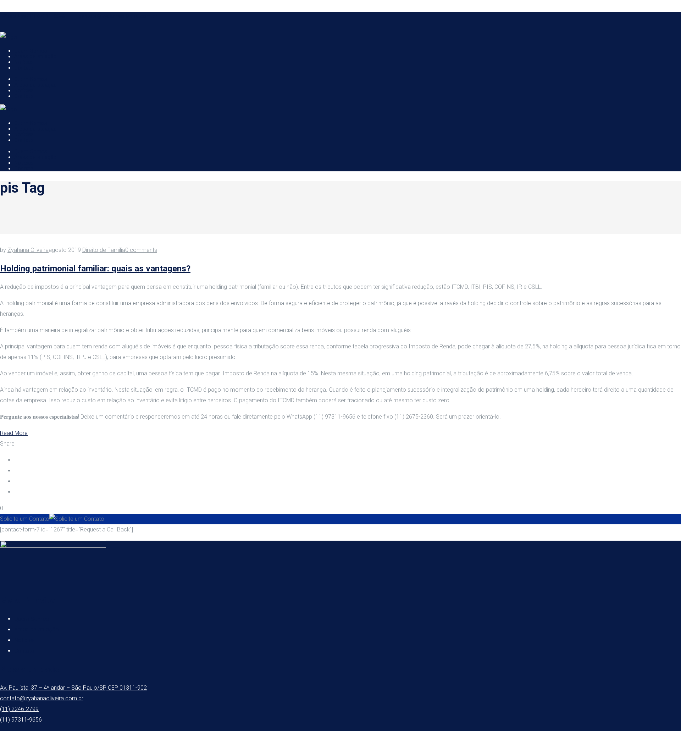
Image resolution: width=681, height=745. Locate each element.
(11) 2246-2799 (19, 709)
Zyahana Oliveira (28, 250)
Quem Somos (31, 619)
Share (7, 443)
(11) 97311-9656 (21, 719)
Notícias (24, 640)
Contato (24, 650)
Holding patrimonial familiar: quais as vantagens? (95, 269)
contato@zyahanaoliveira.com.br (117, 16)
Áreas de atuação (36, 629)
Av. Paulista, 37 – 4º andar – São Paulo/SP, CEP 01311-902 (73, 687)
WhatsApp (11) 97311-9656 (33, 16)
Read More (14, 433)
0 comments (141, 250)
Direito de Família (103, 250)
